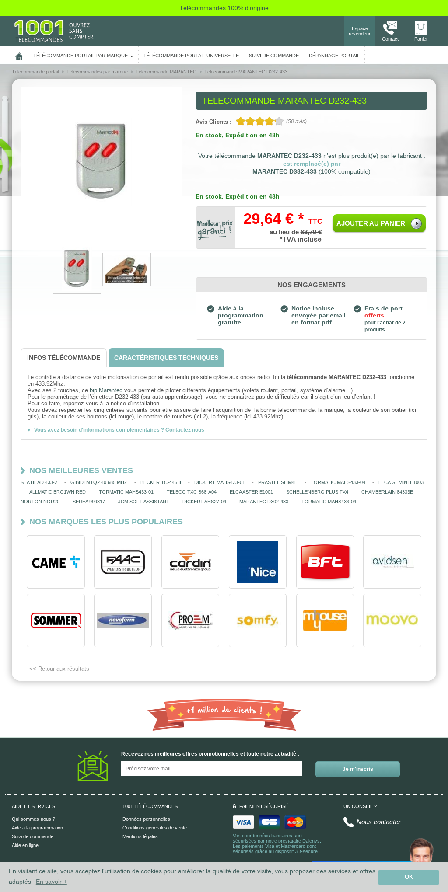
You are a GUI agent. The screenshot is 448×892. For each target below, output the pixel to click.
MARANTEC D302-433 (263, 501)
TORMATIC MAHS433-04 (338, 482)
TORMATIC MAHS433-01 (126, 492)
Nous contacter (378, 822)
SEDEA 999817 (89, 501)
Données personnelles (146, 819)
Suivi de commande (32, 836)
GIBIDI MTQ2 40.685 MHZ (98, 482)
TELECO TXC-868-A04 (192, 492)
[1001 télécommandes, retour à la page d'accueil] (19, 54)
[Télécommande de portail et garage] (54, 30)
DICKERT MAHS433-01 (219, 482)
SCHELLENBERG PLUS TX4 (317, 492)
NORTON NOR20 (40, 501)
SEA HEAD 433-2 (39, 482)
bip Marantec (106, 390)
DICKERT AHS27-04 (204, 501)
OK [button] (409, 877)
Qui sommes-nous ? (33, 819)
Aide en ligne (25, 845)
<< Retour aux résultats (59, 669)
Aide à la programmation (37, 827)
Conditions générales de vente (154, 827)
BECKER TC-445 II (160, 482)
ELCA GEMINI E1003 (401, 482)
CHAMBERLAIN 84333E (387, 492)
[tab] (64, 357)
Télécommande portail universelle (191, 55)
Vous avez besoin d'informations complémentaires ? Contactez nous (119, 430)
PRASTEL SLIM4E (278, 482)
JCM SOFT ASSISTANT (143, 501)
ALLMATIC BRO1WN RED (57, 492)
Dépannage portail (334, 55)
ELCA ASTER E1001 (251, 492)
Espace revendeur (360, 31)
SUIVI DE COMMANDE (274, 55)
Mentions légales (140, 836)
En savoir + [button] (51, 881)
